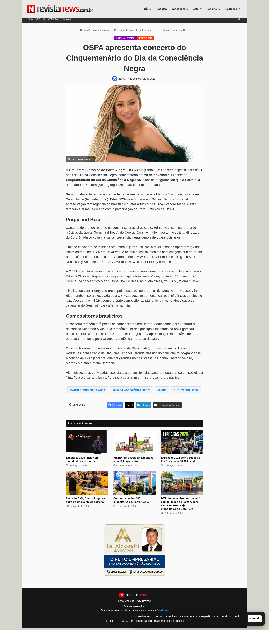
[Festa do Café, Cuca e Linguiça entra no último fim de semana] (87, 483)
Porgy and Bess (186, 389)
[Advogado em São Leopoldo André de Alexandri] (134, 549)
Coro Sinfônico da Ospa (88, 389)
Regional (212, 8)
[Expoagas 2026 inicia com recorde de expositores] (87, 442)
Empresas (231, 8)
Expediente (123, 621)
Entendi (254, 618)
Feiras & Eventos (99, 30)
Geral (196, 8)
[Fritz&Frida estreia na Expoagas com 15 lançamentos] (134, 442)
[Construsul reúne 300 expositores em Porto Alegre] (134, 483)
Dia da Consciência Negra (132, 389)
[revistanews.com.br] (60, 9)
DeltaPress (162, 610)
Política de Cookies (172, 621)
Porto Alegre (145, 38)
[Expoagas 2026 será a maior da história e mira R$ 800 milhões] (182, 442)
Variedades (179, 8)
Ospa (163, 389)
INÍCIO (147, 8)
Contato (110, 621)
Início (85, 30)
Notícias (161, 8)
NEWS (121, 79)
